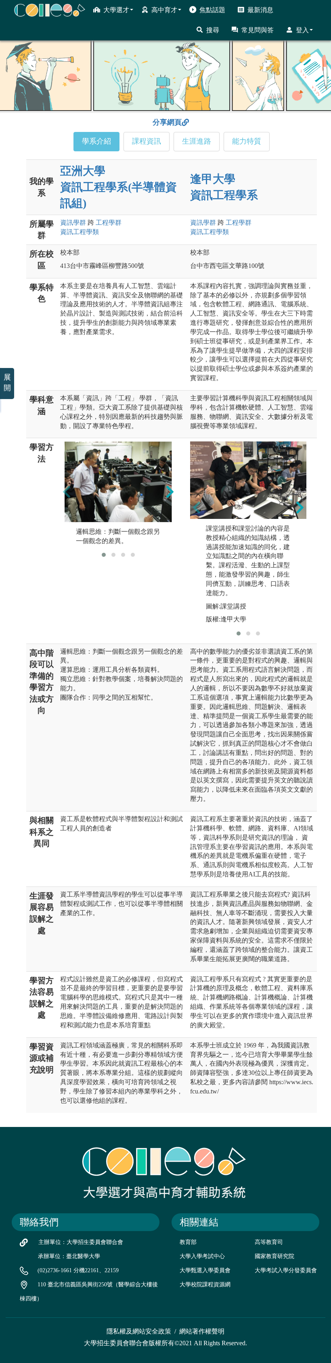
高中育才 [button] (164, 9)
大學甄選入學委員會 (205, 1270)
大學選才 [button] (116, 9)
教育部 (188, 1242)
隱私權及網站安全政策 (139, 1331)
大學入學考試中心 (202, 1256)
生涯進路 (196, 141)
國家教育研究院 (274, 1256)
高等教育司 (269, 1242)
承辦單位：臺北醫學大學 (69, 1256)
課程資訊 (146, 141)
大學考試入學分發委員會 (286, 1270)
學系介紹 (96, 141)
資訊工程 (79, 231)
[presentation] (66, 492)
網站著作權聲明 (201, 1331)
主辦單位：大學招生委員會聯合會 (80, 1242)
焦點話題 (212, 9)
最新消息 (260, 9)
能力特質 (246, 141)
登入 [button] (302, 30)
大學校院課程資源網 (205, 1284)
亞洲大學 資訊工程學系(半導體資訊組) (118, 187)
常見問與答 (257, 30)
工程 (109, 222)
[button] (104, 555)
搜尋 (212, 30)
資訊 (73, 222)
